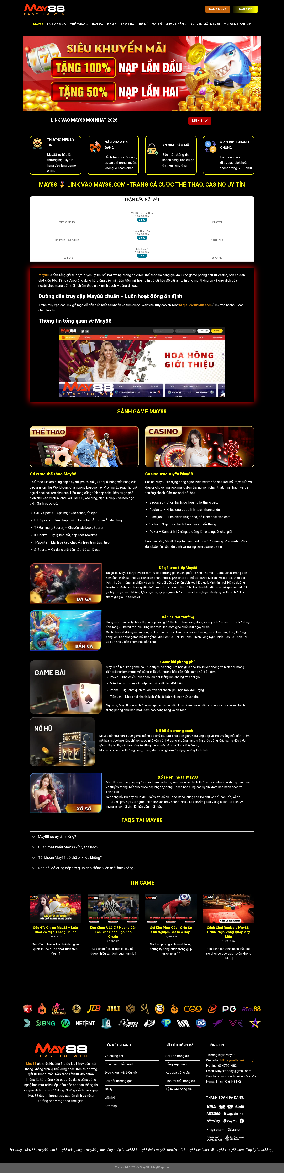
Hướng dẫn (175, 24)
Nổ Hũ (143, 24)
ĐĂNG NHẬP (217, 9)
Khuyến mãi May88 (205, 24)
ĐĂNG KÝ (245, 9)
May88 (38, 24)
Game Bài (127, 24)
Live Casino (56, 24)
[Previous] (29, 932)
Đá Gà (111, 24)
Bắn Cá (97, 24)
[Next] (255, 932)
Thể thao (77, 24)
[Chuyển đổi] (34, 837)
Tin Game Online (237, 24)
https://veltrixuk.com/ (237, 1060)
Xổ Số (157, 24)
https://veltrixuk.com (195, 305)
